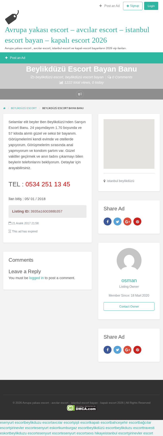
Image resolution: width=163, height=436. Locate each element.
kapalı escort (100, 423)
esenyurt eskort (47, 428)
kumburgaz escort (73, 428)
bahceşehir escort (124, 423)
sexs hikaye (95, 433)
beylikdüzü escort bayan (84, 77)
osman (129, 280)
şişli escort (81, 423)
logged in (36, 278)
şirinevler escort (22, 428)
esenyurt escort (12, 423)
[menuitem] (109, 6)
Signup (134, 5)
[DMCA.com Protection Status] (81, 407)
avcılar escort (62, 423)
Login (151, 6)
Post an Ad (112, 6)
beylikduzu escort (38, 423)
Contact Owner (129, 306)
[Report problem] (80, 94)
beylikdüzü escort (49, 77)
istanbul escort (116, 433)
